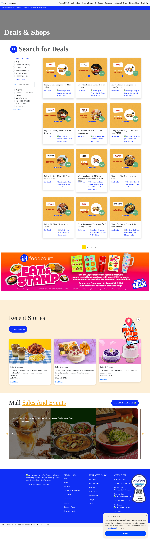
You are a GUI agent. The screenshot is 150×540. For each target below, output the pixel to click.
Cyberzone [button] (108, 3)
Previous (7, 434)
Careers (66, 503)
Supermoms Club (119, 479)
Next (143, 434)
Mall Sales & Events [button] (120, 3)
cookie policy (113, 528)
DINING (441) (21, 67)
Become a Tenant (69, 507)
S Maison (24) (20, 106)
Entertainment (93, 495)
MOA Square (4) (21, 98)
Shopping (92, 487)
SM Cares (117, 501)
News (91, 504)
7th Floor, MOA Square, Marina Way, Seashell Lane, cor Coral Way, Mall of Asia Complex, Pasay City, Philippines (42, 477)
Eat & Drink (93, 491)
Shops (66, 482)
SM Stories (92, 479)
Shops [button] (78, 3)
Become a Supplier (70, 511)
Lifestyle (91, 499)
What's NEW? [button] (64, 3)
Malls (65, 478)
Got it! (125, 533)
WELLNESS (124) (22, 76)
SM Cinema (68, 495)
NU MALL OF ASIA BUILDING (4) (23, 102)
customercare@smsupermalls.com (38, 484)
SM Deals (67, 486)
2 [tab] (12, 462)
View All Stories (16, 329)
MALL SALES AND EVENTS (38, 8)
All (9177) (19, 90)
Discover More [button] (134, 3)
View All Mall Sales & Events (124, 403)
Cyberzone (67, 499)
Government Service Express (123, 483)
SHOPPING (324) (22, 73)
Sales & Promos (94, 483)
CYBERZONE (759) (23, 65)
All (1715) (19, 62)
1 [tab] (10, 462)
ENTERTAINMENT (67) (24, 70)
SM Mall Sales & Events (72, 490)
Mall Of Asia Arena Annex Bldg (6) (24, 94)
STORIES (26, 8)
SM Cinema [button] (99, 3)
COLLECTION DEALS (8, 8)
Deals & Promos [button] (87, 3)
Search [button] (143, 3)
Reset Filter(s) (17, 110)
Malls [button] (72, 3)
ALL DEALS (19, 8)
